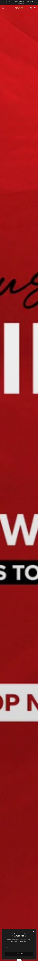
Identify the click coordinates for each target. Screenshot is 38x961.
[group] (19, 483)
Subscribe (19, 954)
